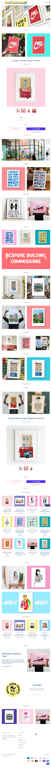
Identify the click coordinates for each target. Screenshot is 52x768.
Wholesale (21, 740)
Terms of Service (22, 742)
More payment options (36, 131)
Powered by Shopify (5, 755)
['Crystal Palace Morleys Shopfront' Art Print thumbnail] (21, 468)
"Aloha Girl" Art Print (32, 510)
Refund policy (22, 745)
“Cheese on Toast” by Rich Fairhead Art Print (45, 532)
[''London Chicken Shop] (18, 111)
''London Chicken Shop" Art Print (7, 510)
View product (26, 135)
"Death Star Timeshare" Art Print (45, 510)
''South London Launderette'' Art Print (32, 634)
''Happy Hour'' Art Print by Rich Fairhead (19, 553)
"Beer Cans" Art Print (32, 530)
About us (21, 737)
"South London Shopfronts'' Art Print (20, 510)
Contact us (21, 747)
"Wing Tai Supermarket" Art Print (45, 635)
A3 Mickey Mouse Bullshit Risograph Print (19, 532)
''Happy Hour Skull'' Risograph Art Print (45, 553)
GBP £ (47, 754)
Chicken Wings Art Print (7, 553)
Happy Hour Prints (12, 754)
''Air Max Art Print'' (32, 552)
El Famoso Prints (26, 64)
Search (20, 735)
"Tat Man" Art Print (7, 530)
